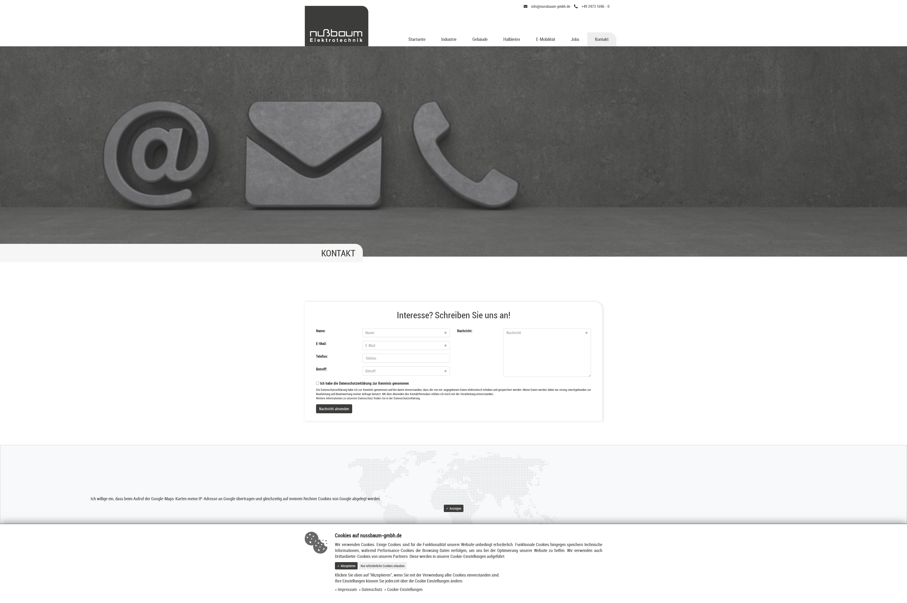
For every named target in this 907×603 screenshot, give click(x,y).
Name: (320, 330)
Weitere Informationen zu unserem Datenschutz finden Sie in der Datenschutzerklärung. (368, 398)
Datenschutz (372, 589)
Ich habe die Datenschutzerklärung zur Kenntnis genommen (364, 383)
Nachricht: (464, 330)
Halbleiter (511, 39)
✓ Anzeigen (453, 508)
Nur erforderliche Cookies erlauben (383, 566)
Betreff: (321, 369)
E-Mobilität (545, 39)
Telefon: (322, 356)
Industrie (449, 39)
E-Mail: (321, 343)
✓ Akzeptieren (346, 566)
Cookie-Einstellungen (405, 589)
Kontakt (602, 39)
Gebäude (480, 39)
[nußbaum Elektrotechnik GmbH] (336, 25)
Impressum (347, 589)
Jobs (575, 39)
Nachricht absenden (334, 408)
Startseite (417, 39)
